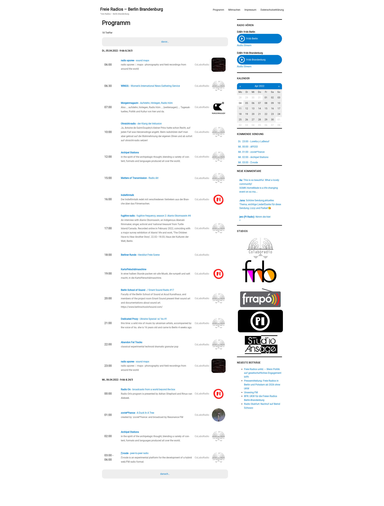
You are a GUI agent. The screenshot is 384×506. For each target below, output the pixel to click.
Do (259, 92)
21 (259, 114)
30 (253, 97)
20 (253, 114)
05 (246, 103)
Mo (240, 92)
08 (266, 103)
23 (272, 114)
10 (279, 103)
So (278, 92)
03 (279, 97)
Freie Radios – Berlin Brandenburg (131, 9)
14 (259, 108)
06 (253, 103)
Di (247, 92)
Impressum (250, 9)
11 (240, 108)
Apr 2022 (259, 86)
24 (279, 114)
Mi (253, 92)
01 (266, 97)
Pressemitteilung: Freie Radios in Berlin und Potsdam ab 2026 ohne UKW (262, 384)
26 (246, 119)
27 (253, 119)
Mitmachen (234, 9)
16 (272, 108)
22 (266, 114)
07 (259, 103)
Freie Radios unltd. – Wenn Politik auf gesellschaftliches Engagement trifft (262, 373)
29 (246, 97)
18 (240, 114)
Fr (266, 92)
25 (240, 119)
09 (272, 103)
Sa (272, 92)
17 (279, 108)
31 (259, 97)
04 (240, 103)
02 (272, 97)
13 (253, 108)
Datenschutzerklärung (272, 9)
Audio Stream (244, 45)
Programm (218, 9)
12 (246, 108)
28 (240, 97)
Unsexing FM (251, 392)
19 (246, 114)
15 (266, 108)
